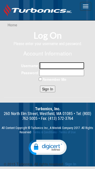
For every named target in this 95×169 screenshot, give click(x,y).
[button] (48, 147)
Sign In (47, 88)
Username (29, 65)
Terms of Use (67, 132)
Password (29, 72)
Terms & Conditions (45, 132)
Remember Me (54, 79)
